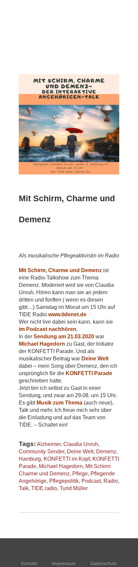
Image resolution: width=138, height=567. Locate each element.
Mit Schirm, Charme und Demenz (60, 270)
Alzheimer (49, 444)
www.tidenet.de (67, 314)
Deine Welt (95, 358)
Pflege (80, 473)
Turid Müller (74, 488)
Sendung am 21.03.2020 (63, 336)
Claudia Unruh (80, 444)
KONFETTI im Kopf (67, 459)
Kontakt (29, 563)
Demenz (106, 451)
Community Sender (41, 451)
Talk (23, 488)
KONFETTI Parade (89, 373)
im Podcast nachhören (47, 329)
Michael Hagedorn (42, 344)
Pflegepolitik (64, 481)
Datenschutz (103, 563)
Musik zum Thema (59, 403)
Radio (111, 481)
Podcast (91, 481)
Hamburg (30, 459)
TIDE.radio (44, 488)
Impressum (64, 563)
